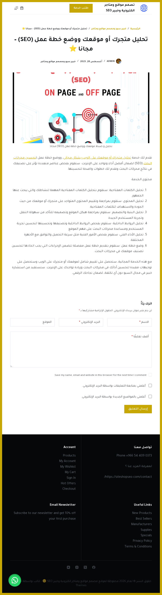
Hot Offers (68, 484)
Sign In (71, 478)
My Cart (70, 472)
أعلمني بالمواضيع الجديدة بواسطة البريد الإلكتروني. (113, 397)
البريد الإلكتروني (89, 322)
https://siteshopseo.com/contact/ (128, 477)
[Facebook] (93, 567)
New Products (142, 513)
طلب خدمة (81, 8)
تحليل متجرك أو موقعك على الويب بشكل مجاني (97, 158)
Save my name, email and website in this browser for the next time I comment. (100, 375)
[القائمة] (16, 8)
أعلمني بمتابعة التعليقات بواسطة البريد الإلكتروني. (114, 386)
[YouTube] (68, 567)
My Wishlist (68, 467)
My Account (67, 461)
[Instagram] (76, 567)
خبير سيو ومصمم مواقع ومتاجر (58, 61)
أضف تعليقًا (140, 336)
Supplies (146, 530)
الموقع (47, 322)
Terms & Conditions (138, 547)
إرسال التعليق (138, 409)
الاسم (144, 322)
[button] (14, 580)
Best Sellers (144, 519)
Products (69, 456)
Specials (146, 536)
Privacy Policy (142, 541)
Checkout (69, 489)
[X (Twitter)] (85, 567)
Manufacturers (141, 524)
